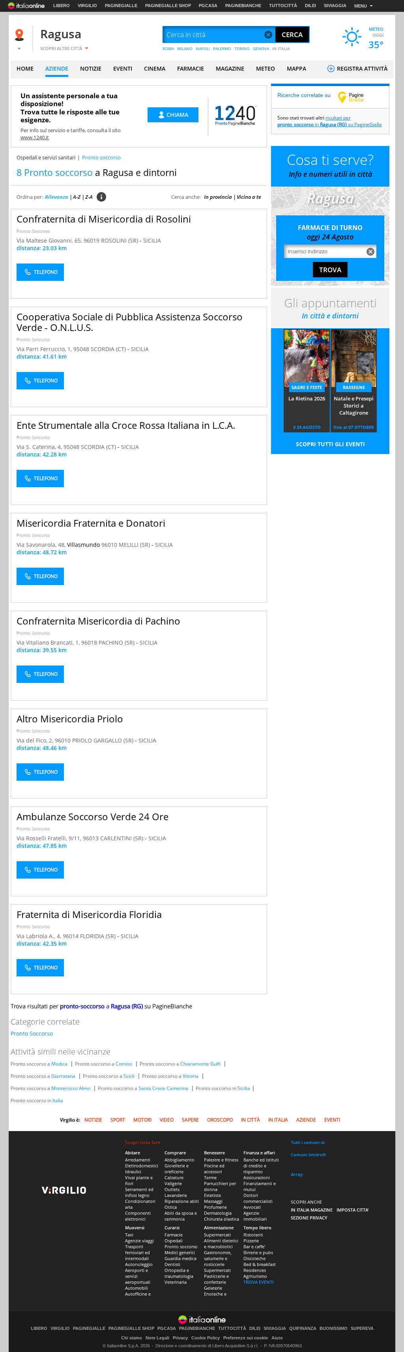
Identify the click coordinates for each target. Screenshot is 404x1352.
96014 (71, 936)
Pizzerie (251, 1241)
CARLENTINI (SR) (122, 838)
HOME (25, 68)
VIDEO (167, 1119)
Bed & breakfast (259, 1264)
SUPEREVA (362, 1328)
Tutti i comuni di (308, 1142)
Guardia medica (180, 1258)
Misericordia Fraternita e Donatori (91, 522)
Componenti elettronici (138, 1216)
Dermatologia (218, 1213)
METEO (265, 68)
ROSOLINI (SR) (120, 240)
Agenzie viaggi (139, 1241)
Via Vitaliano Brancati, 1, (49, 642)
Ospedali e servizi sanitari (46, 157)
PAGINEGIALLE (121, 5)
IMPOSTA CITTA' (353, 1210)
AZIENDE (56, 68)
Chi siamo (131, 1337)
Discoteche (254, 1258)
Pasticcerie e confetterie (216, 1279)
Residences (254, 1270)
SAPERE (190, 1119)
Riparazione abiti (182, 1201)
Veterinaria (176, 1282)
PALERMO (222, 48)
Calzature (174, 1177)
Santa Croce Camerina (163, 1088)
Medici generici (180, 1252)
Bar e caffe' (254, 1246)
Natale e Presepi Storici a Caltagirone (354, 405)
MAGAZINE (230, 68)
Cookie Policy (205, 1337)
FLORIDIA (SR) (98, 936)
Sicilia (244, 1088)
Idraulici (133, 1171)
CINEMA (154, 68)
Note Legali (157, 1337)
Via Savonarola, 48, (42, 544)
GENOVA (261, 48)
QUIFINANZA (302, 1328)
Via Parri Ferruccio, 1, (45, 349)
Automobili (136, 1288)
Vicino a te (249, 196)
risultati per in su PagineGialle (329, 121)
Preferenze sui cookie (245, 1337)
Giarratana (63, 1076)
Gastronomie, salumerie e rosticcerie (218, 1258)
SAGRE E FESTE (307, 387)
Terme (210, 1177)
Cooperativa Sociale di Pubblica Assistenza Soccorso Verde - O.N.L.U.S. (130, 322)
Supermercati (217, 1235)
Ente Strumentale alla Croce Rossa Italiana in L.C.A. (126, 425)
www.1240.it (35, 137)
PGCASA (208, 5)
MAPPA (296, 68)
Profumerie (215, 1207)
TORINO (242, 48)
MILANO (185, 48)
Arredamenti (137, 1160)
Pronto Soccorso (33, 231)
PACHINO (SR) (117, 642)
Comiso (124, 1063)
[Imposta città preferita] (20, 35)
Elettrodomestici (141, 1166)
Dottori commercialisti (258, 1198)
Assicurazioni (256, 1177)
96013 (91, 838)
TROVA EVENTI (258, 1282)
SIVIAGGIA (335, 5)
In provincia (218, 196)
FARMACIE (190, 68)
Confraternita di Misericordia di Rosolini (104, 218)
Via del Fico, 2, (36, 740)
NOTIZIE (90, 68)
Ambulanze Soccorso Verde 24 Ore (92, 816)
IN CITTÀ (250, 1119)
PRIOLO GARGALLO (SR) (103, 740)
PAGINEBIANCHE (243, 5)
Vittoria (190, 1076)
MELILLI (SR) (135, 544)
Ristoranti (253, 1235)
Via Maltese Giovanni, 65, (50, 240)
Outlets (172, 1189)
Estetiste (212, 1195)
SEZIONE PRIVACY (309, 1218)
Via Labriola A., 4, (40, 936)
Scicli (129, 1076)
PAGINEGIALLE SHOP (168, 5)
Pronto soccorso (181, 1246)
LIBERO (61, 5)
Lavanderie (176, 1195)
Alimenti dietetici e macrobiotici (221, 1243)
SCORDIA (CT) (109, 349)
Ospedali (174, 1241)
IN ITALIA (281, 48)
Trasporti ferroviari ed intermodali (137, 1252)
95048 (81, 349)
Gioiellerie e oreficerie (177, 1168)
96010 (109, 544)
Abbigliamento (180, 1160)
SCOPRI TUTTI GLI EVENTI (330, 444)
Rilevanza (56, 196)
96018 (89, 642)
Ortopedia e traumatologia (179, 1273)
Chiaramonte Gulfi (200, 1063)
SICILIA (152, 240)
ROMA (168, 48)
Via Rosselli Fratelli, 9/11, (50, 838)
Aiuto (277, 1337)
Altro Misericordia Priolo (70, 718)
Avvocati (252, 1207)
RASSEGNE (354, 387)
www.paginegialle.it (356, 97)
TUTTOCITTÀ (283, 5)
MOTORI (142, 1119)
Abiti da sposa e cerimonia (181, 1216)
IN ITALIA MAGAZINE (312, 1210)
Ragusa (60, 34)
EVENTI (122, 68)
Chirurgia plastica (221, 1219)
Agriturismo (255, 1276)
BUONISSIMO (334, 1328)
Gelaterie (213, 1288)
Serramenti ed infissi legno (139, 1192)
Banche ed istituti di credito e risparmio (261, 1165)
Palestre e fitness (221, 1160)
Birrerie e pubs (258, 1252)
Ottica (171, 1207)
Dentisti (172, 1264)
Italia (57, 1100)
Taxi (129, 1235)
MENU (360, 6)
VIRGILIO (87, 5)
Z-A (89, 196)
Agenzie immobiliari (255, 1216)
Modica (59, 1063)
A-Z (76, 196)
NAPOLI (203, 48)
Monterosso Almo (70, 1088)
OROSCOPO (220, 1119)
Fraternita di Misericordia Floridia (89, 914)
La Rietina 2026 (306, 398)
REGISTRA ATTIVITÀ (361, 68)
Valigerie (173, 1183)
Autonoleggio (139, 1264)
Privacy (180, 1337)
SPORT (117, 1119)
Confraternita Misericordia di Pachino (98, 620)
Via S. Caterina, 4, (40, 447)
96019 (91, 240)
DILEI (310, 5)
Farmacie (174, 1235)
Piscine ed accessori (214, 1168)
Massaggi (213, 1201)
